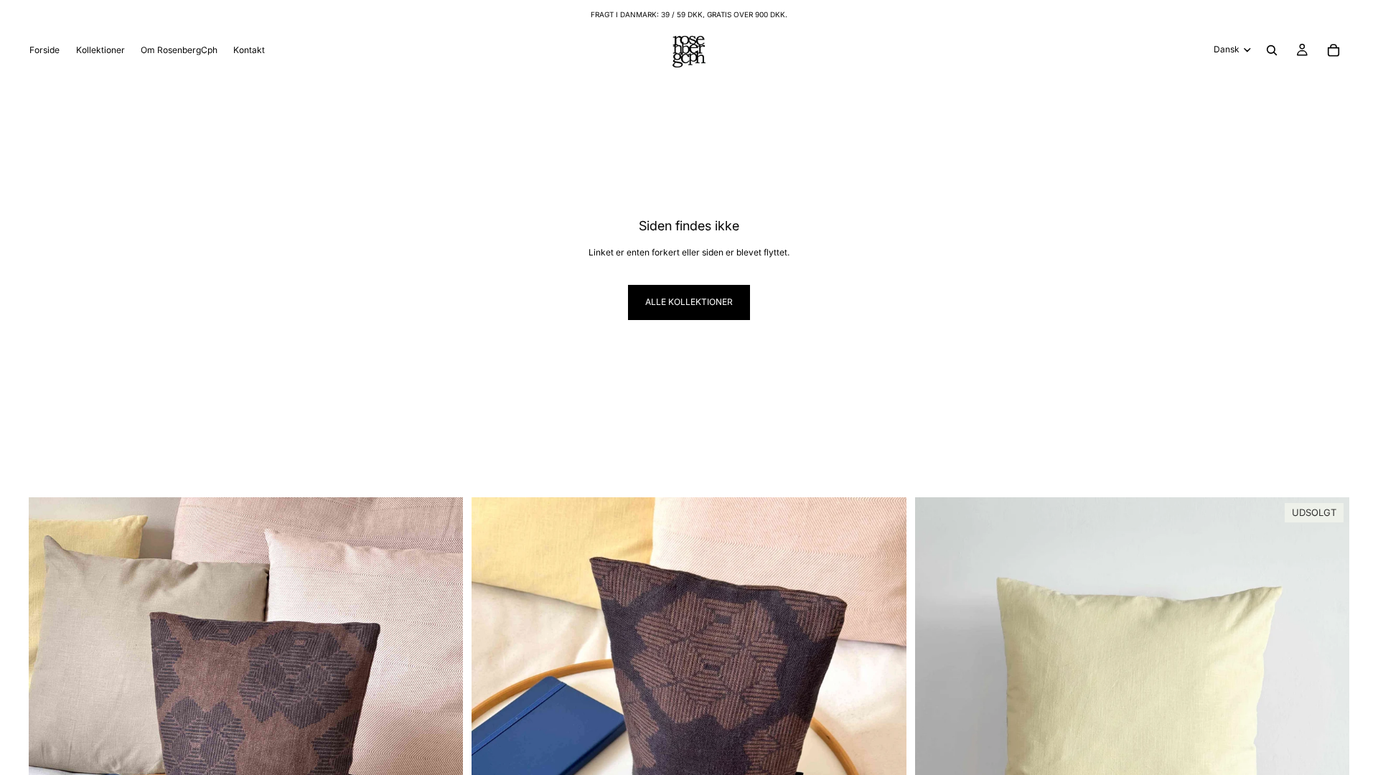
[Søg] (1272, 50)
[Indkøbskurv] (1333, 50)
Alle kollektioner (689, 301)
